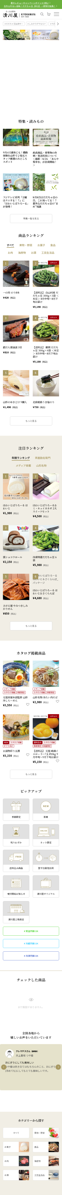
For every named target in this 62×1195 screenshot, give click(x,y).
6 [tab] (25, 113)
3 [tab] (13, 113)
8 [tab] (33, 113)
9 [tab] (37, 113)
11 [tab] (45, 113)
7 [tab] (29, 113)
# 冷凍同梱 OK (31, 955)
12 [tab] (49, 113)
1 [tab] (5, 113)
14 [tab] (57, 113)
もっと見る (31, 420)
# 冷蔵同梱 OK (31, 943)
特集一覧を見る (31, 218)
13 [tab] (53, 113)
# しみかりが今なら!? (37, 23)
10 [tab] (41, 113)
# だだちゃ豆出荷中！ (14, 23)
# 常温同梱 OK (31, 931)
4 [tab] (17, 113)
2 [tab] (9, 113)
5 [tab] (21, 113)
